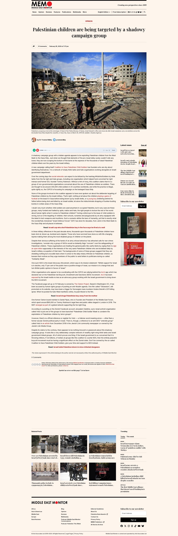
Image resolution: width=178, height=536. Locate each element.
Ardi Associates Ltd (140, 533)
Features (57, 12)
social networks (58, 176)
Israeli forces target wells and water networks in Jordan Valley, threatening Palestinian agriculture (128, 152)
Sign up (142, 206)
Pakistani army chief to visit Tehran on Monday (131, 458)
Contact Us (94, 517)
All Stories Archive (97, 524)
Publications (66, 12)
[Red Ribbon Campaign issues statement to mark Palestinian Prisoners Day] (102, 472)
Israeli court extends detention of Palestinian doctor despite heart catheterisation (129, 162)
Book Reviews (36, 519)
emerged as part (42, 305)
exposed (35, 277)
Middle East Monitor (78, 362)
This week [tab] (130, 436)
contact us (65, 365)
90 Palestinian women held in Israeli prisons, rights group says (101, 457)
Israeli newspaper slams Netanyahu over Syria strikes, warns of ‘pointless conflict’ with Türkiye (133, 447)
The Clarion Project (81, 284)
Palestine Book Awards (98, 514)
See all (143, 145)
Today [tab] (123, 436)
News (34, 12)
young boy (92, 199)
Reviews (49, 12)
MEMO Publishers (96, 522)
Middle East (35, 514)
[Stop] (37, 150)
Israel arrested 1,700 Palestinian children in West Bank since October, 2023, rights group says (72, 484)
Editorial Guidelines (97, 509)
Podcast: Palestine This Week (71, 523)
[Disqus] (74, 397)
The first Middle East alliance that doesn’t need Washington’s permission (128, 172)
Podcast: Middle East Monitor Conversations (70, 520)
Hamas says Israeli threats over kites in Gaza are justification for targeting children (128, 182)
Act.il (103, 272)
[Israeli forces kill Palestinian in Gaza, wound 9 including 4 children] (73, 444)
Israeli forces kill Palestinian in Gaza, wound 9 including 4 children (72, 457)
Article (123, 485)
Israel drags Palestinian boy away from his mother (76, 296)
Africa (34, 509)
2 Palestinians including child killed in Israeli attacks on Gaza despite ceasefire (133, 478)
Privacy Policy (95, 519)
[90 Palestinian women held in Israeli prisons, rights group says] (102, 444)
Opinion (41, 12)
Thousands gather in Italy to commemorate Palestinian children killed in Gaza (43, 484)
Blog (62, 509)
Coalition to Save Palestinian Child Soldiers (70, 167)
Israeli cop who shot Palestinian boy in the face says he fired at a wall (77, 227)
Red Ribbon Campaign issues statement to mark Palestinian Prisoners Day (101, 484)
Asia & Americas (37, 511)
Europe (34, 517)
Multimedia (77, 12)
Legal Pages (69, 533)
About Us (94, 511)
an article (45, 323)
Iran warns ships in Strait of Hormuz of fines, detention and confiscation (127, 192)
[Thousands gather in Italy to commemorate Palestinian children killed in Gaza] (45, 472)
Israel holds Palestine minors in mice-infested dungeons (76, 347)
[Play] (34, 150)
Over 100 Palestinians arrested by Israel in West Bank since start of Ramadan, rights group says (45, 457)
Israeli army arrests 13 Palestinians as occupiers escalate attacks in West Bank (132, 467)
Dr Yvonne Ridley (45, 140)
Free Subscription (119, 12)
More (85, 12)
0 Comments (42, 46)
